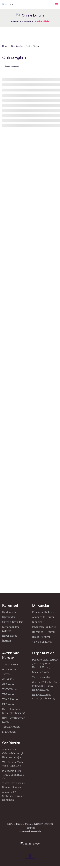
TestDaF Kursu (11, 726)
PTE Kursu (8, 704)
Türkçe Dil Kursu (42, 641)
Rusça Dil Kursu (41, 636)
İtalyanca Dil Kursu (43, 631)
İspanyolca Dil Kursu (44, 626)
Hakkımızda (9, 611)
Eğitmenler (8, 616)
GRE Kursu (8, 684)
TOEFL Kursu (10, 664)
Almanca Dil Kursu (43, 616)
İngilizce (37, 621)
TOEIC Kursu (9, 689)
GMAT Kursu (9, 679)
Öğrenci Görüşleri (12, 621)
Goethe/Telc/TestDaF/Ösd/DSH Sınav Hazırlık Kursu (44, 686)
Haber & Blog (9, 635)
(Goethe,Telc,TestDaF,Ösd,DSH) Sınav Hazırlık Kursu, (45, 663)
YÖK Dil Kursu (10, 699)
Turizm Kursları (41, 677)
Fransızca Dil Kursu (43, 611)
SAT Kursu (8, 674)
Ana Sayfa (16, 21)
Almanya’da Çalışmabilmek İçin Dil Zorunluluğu (13, 753)
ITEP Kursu (9, 731)
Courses (28, 21)
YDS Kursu (8, 694)
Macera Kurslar (41, 672)
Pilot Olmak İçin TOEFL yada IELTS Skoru (13, 774)
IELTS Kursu (9, 669)
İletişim (6, 640)
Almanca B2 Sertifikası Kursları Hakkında (13, 796)
